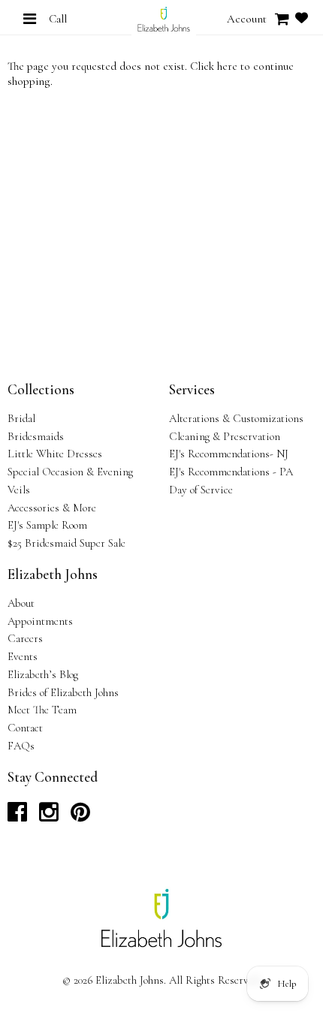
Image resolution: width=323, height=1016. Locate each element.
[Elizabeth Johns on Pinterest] (80, 816)
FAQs (21, 745)
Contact (25, 727)
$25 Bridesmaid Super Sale (66, 543)
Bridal (21, 418)
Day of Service (201, 489)
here (227, 66)
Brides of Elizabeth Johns (63, 692)
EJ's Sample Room (47, 525)
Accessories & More (52, 507)
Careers (25, 638)
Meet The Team (42, 709)
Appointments (40, 621)
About (21, 603)
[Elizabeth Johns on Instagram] (49, 816)
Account (247, 19)
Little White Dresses (55, 453)
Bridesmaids (36, 436)
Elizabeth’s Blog (43, 674)
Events (23, 656)
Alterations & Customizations (236, 418)
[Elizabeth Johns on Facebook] (17, 816)
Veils (19, 489)
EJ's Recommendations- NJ (228, 453)
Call (58, 19)
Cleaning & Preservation (224, 436)
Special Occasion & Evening (70, 471)
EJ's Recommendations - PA (231, 471)
